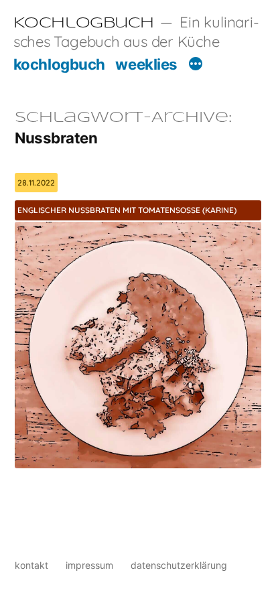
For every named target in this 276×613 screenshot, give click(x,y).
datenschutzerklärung (179, 565)
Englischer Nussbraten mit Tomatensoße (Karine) (126, 210)
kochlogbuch (59, 64)
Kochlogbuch (83, 23)
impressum (89, 565)
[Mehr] (196, 66)
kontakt (31, 565)
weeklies (146, 64)
